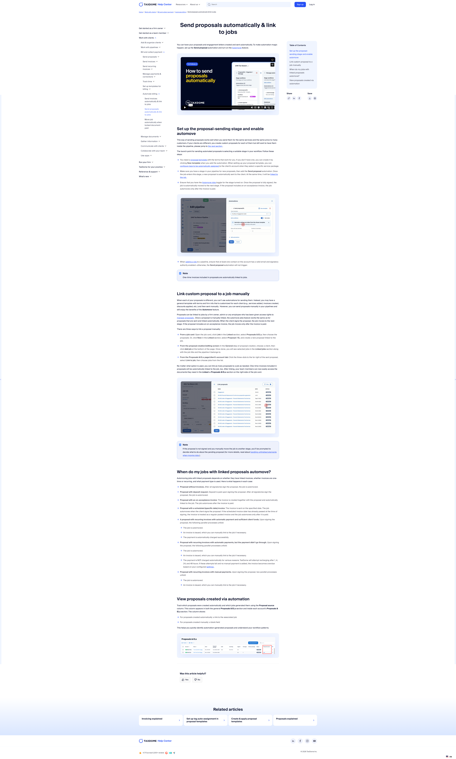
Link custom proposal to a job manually (301, 63)
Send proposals (150, 57)
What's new (144, 176)
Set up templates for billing (152, 88)
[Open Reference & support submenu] (159, 171)
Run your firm (145, 162)
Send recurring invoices (149, 68)
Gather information (149, 141)
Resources (180, 4)
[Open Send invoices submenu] (157, 61)
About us (194, 4)
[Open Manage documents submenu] (160, 136)
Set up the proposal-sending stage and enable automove (301, 54)
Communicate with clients (152, 146)
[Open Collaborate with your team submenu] (166, 150)
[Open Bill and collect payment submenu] (164, 52)
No (199, 679)
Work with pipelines (150, 47)
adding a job (191, 262)
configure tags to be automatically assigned (199, 166)
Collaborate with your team (153, 151)
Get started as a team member (153, 33)
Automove (237, 48)
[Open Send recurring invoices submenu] (152, 69)
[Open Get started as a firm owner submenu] (165, 28)
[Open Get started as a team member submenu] (168, 33)
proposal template (198, 160)
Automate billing (180, 12)
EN (451, 757)
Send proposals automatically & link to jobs (153, 111)
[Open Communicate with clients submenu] (165, 146)
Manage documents (150, 136)
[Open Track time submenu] (153, 81)
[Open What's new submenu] (150, 176)
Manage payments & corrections (152, 75)
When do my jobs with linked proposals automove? (299, 73)
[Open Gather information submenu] (159, 141)
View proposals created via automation (302, 82)
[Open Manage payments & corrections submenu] (154, 76)
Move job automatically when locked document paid (153, 124)
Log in (312, 4)
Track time (147, 81)
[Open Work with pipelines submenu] (160, 47)
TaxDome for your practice (151, 167)
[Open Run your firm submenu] (152, 162)
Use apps (145, 155)
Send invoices (149, 61)
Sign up (300, 4)
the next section (215, 146)
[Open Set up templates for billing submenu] (150, 89)
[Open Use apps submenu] (151, 155)
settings (210, 567)
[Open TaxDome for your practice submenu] (164, 167)
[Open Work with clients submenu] (155, 37)
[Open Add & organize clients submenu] (162, 42)
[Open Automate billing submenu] (159, 93)
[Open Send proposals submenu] (158, 56)
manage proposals (185, 318)
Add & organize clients (151, 42)
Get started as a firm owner (151, 28)
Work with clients (150, 12)
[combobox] (449, 756)
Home (141, 12)
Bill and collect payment (165, 12)
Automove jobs (209, 182)
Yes (186, 679)
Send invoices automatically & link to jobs (153, 101)
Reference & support (148, 171)
